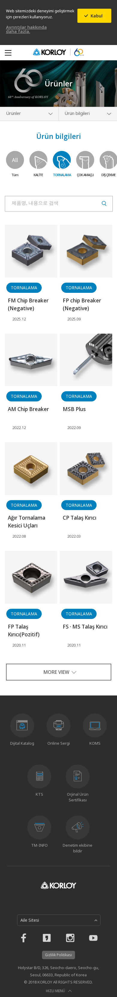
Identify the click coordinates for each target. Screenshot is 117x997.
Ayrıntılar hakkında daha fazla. (26, 29)
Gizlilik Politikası (58, 954)
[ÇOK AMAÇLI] (85, 160)
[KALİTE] (38, 160)
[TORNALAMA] (62, 160)
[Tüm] (15, 160)
